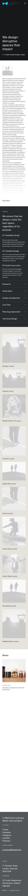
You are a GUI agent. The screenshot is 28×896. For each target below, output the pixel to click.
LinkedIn (6, 838)
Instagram (6, 835)
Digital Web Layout (9, 484)
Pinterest (6, 841)
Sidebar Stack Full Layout (11, 421)
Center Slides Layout (9, 576)
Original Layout (7, 391)
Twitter (5, 829)
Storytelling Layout (9, 606)
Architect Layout (8, 459)
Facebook (6, 832)
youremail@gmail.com (11, 850)
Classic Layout (7, 513)
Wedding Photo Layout (10, 641)
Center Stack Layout (9, 549)
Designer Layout (8, 366)
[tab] (14, 284)
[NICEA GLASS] (10, 3)
